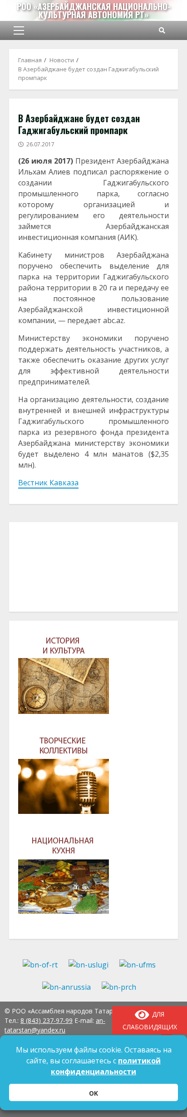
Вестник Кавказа (48, 483)
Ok (93, 1093)
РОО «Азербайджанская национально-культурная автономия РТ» (94, 10)
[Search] (162, 30)
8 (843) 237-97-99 (46, 1020)
